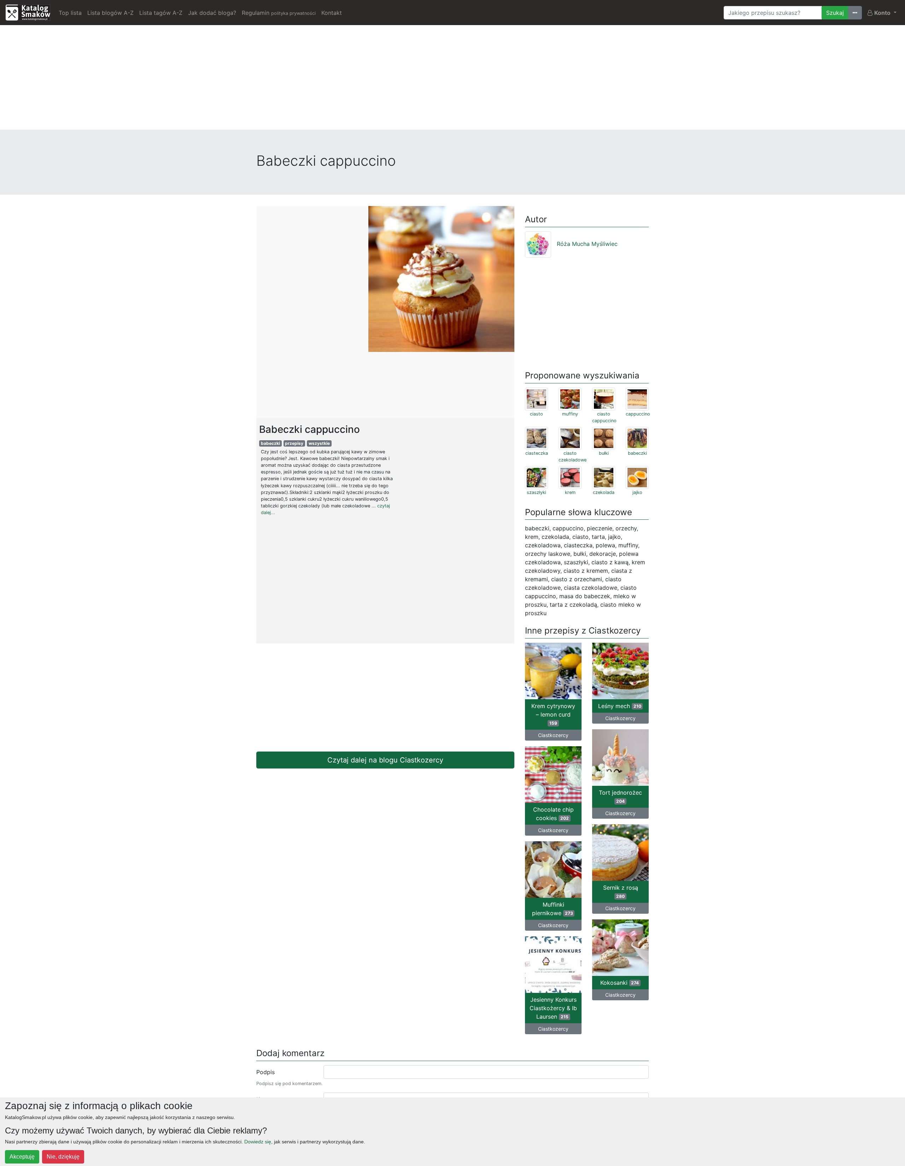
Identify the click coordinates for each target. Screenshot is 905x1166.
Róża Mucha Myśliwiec (587, 243)
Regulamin (279, 12)
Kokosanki (619, 982)
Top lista (70, 12)
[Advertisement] (452, 80)
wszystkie (319, 443)
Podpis (265, 1072)
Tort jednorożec (620, 796)
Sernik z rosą (620, 891)
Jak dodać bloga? (212, 12)
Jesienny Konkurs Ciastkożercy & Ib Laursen (553, 1008)
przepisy (294, 443)
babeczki (270, 443)
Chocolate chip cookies (553, 814)
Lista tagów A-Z (160, 12)
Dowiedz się (257, 1141)
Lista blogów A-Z (110, 12)
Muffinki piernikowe (552, 909)
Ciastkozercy (553, 735)
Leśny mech (619, 705)
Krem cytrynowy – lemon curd (553, 714)
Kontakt (331, 12)
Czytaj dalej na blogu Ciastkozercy (385, 760)
